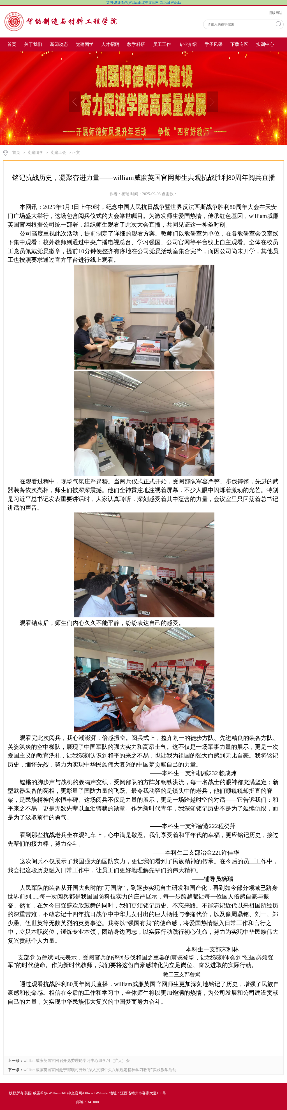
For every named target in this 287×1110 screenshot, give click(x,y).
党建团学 (85, 44)
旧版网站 (275, 13)
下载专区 (239, 44)
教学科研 (136, 44)
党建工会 (58, 152)
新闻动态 (59, 44)
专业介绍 (188, 44)
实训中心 (265, 44)
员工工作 (162, 44)
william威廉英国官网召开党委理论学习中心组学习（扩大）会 (77, 1061)
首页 (11, 44)
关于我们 (33, 44)
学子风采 (214, 44)
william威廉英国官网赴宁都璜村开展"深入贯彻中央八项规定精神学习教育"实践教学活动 (100, 1070)
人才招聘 (110, 44)
